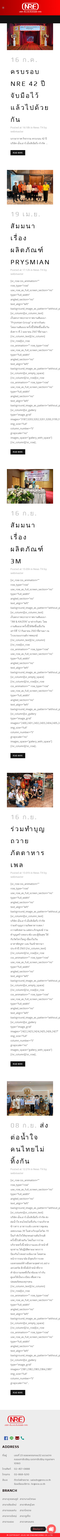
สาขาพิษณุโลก (27, 1504)
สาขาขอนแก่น (9, 1510)
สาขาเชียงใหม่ (9, 1504)
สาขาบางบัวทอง (28, 1499)
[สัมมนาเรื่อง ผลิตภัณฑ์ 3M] (30, 486)
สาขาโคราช (25, 1510)
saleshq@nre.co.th (40, 1480)
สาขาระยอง (8, 1521)
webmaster (16, 131)
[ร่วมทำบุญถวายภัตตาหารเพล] (30, 790)
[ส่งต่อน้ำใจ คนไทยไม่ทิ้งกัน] (30, 1098)
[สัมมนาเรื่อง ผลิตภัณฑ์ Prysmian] (30, 187)
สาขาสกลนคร (27, 1521)
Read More (18, 152)
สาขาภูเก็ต (25, 1516)
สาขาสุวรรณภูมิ (10, 1499)
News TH (38, 127)
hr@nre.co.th (38, 1484)
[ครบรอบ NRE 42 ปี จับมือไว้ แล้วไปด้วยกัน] (30, 36)
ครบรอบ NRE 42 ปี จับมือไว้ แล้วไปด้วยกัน (29, 95)
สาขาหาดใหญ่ (9, 1516)
